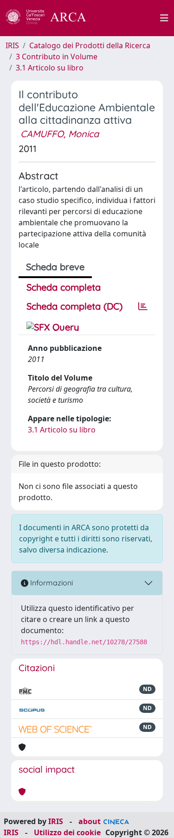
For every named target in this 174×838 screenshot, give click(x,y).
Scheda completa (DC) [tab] (74, 306)
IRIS (12, 45)
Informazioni (50, 582)
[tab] (142, 306)
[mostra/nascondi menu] (164, 18)
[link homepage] (51, 18)
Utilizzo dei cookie (67, 832)
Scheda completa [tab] (63, 287)
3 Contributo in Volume (56, 56)
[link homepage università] (128, 18)
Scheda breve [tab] (55, 267)
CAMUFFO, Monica (59, 134)
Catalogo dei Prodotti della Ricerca (89, 45)
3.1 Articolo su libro (50, 68)
